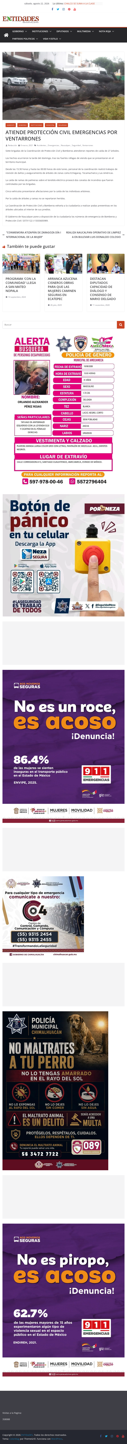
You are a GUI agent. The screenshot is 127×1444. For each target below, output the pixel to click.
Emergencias (53, 145)
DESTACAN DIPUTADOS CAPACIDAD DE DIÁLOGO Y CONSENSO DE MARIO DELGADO (103, 289)
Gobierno (18, 31)
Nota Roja (105, 31)
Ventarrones (87, 145)
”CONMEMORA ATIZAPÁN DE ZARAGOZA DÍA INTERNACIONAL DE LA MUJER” (33, 235)
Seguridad (62, 125)
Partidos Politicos (23, 38)
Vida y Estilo (50, 38)
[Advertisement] (63, 643)
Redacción (12, 145)
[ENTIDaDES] (6, 35)
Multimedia (84, 31)
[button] (25, 31)
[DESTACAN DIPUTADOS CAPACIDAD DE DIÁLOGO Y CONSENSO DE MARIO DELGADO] (106, 256)
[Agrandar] (120, 337)
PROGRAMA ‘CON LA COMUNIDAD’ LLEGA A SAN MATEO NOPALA (21, 285)
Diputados (63, 31)
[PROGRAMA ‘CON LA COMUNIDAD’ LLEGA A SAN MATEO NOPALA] (21, 256)
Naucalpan (65, 145)
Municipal (50, 125)
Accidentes (41, 145)
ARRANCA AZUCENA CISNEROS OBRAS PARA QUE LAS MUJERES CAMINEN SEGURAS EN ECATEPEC (62, 289)
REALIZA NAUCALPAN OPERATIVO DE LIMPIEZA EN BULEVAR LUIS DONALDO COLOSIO (93, 235)
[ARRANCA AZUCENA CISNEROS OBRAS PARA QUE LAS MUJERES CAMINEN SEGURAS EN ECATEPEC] (63, 256)
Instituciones (40, 31)
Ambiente (11, 125)
